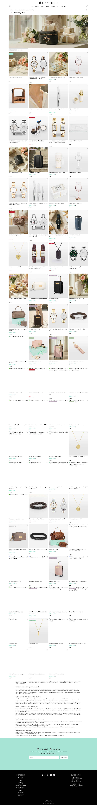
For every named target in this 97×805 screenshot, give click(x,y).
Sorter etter (13, 50)
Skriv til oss (77, 777)
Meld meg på (64, 757)
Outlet (58, 6)
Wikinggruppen (51, 803)
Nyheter (37, 6)
